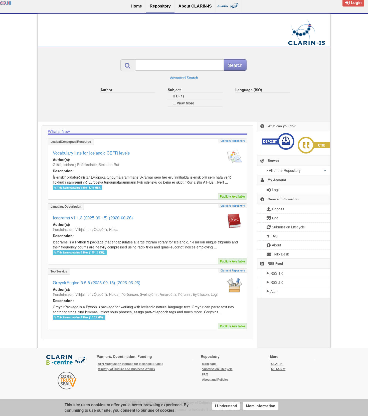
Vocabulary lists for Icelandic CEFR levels (91, 153)
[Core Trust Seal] (67, 380)
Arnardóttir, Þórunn (175, 294)
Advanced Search (184, 77)
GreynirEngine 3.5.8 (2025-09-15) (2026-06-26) (96, 283)
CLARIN (277, 364)
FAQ (205, 374)
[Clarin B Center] (67, 360)
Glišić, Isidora (63, 164)
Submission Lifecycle (217, 369)
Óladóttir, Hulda (106, 229)
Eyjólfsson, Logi (205, 294)
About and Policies (215, 379)
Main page (209, 364)
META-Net (278, 369)
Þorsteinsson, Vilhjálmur (72, 229)
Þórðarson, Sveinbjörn (139, 294)
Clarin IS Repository (233, 141)
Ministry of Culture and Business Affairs (126, 369)
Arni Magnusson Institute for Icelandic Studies (130, 364)
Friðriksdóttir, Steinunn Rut (98, 164)
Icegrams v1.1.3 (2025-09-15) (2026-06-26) (93, 218)
